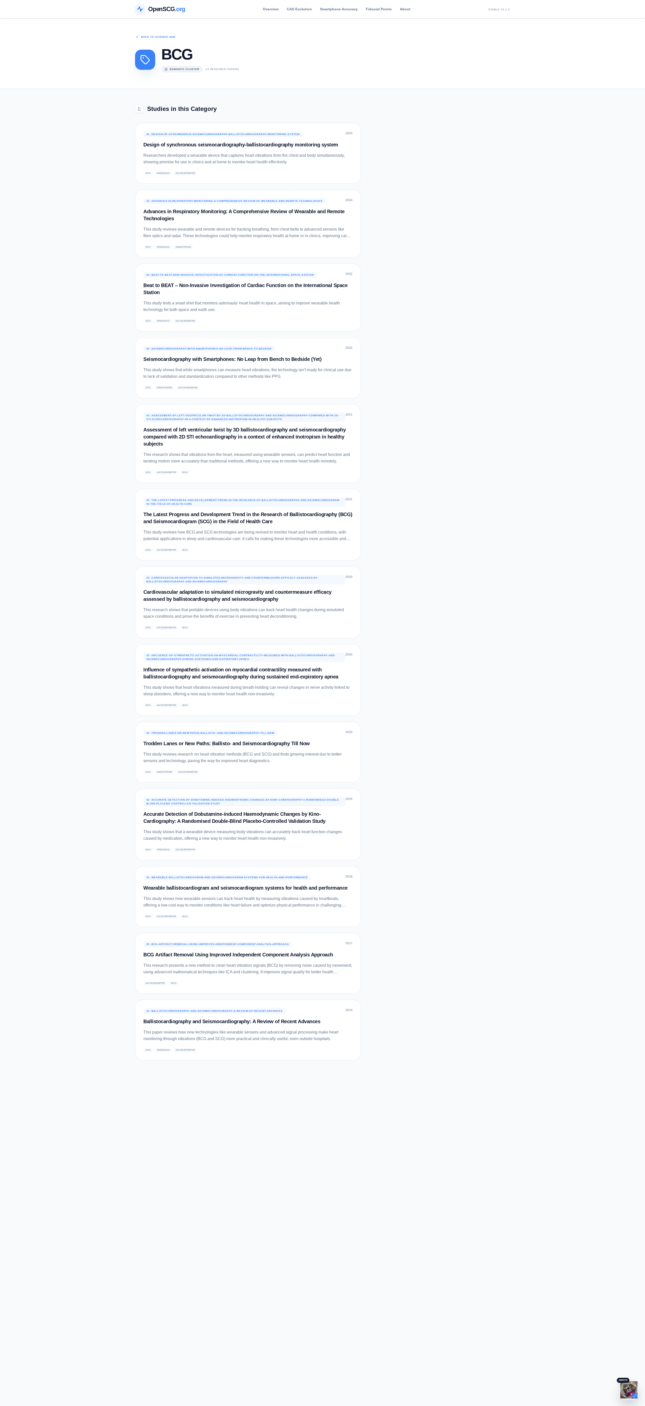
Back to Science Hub (158, 37)
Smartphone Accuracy (339, 9)
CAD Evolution (299, 9)
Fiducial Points (379, 9)
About (405, 9)
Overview (271, 9)
